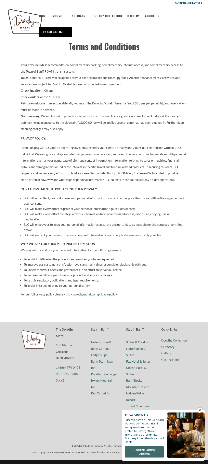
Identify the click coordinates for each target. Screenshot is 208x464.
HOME (43, 16)
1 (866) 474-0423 (68, 367)
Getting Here (170, 359)
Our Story (167, 347)
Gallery (166, 353)
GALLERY (133, 16)
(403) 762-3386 (67, 374)
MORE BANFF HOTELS (188, 3)
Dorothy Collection (174, 340)
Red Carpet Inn (101, 393)
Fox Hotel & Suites (138, 361)
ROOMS (57, 16)
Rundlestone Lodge (104, 374)
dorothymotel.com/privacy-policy (95, 294)
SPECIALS (78, 16)
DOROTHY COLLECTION (106, 16)
